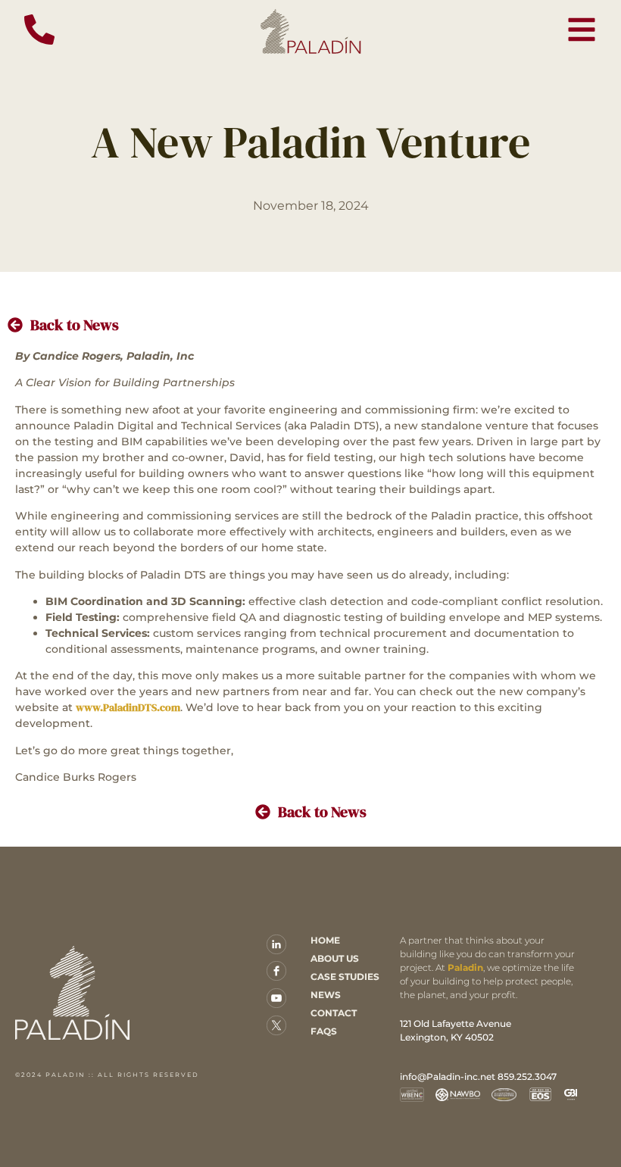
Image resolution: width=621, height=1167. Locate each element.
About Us (334, 958)
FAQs (323, 1031)
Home (325, 940)
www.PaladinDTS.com (128, 707)
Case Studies (344, 976)
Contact (333, 1013)
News (325, 994)
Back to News (74, 324)
